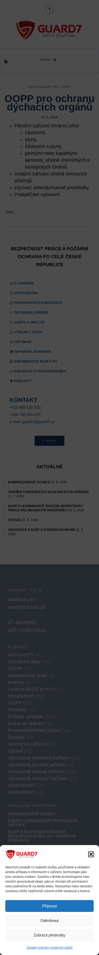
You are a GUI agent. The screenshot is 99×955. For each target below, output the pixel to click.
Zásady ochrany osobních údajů (50, 947)
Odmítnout (49, 920)
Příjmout (49, 906)
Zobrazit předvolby (49, 935)
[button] (91, 854)
